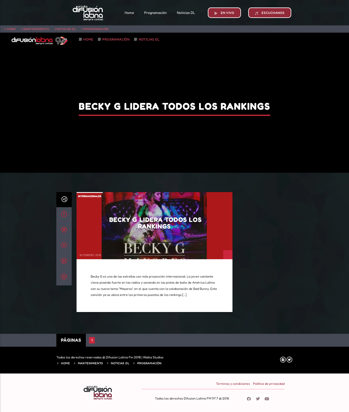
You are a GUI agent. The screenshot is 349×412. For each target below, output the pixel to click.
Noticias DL (66, 29)
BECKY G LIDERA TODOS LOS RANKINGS (155, 223)
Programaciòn (96, 29)
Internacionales (89, 196)
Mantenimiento (36, 29)
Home (11, 29)
